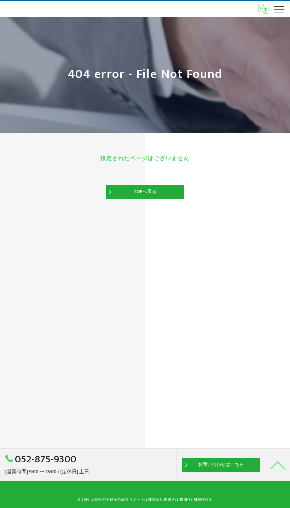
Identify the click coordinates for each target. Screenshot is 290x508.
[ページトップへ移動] (278, 465)
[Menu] (279, 9)
